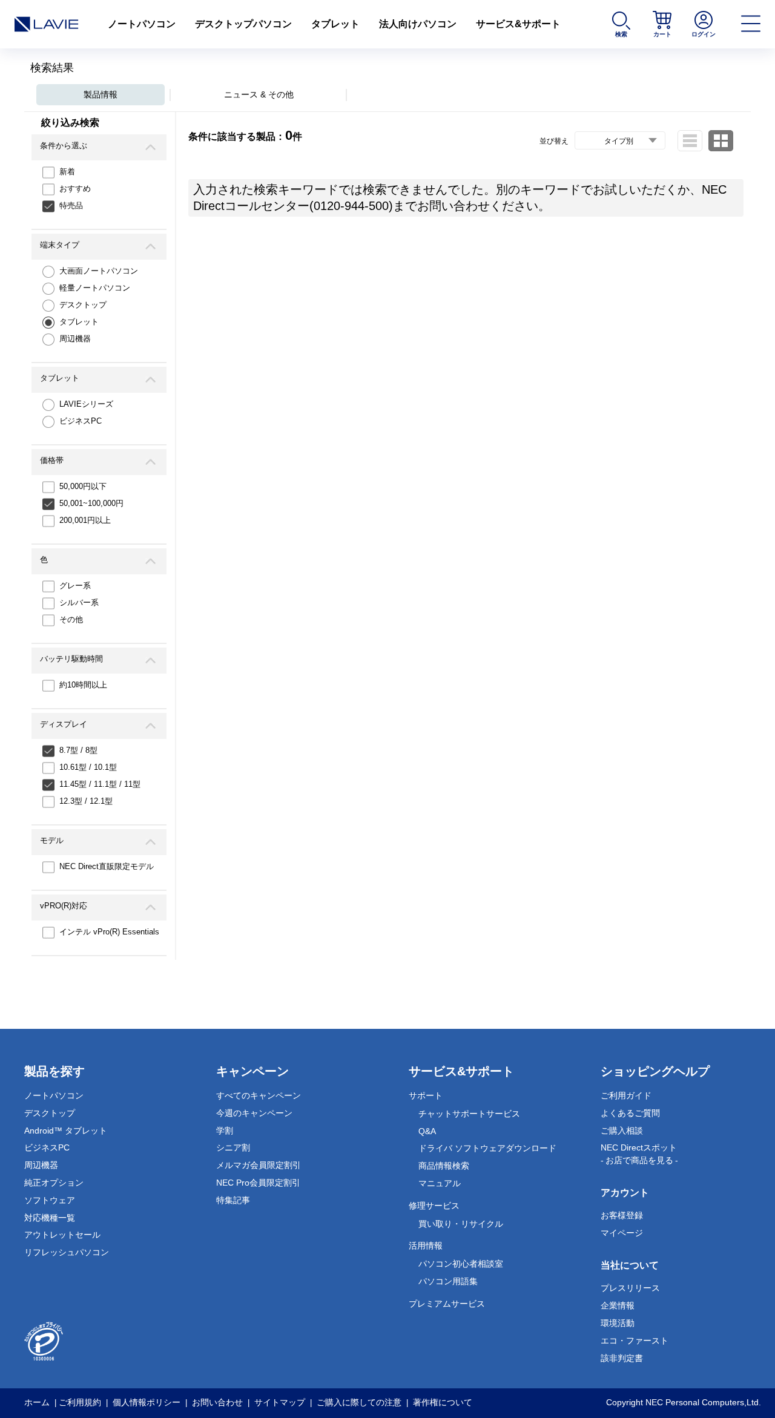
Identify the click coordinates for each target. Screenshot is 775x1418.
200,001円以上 (85, 520)
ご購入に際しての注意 (359, 1402)
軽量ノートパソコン (94, 287)
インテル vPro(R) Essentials (109, 931)
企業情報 (618, 1305)
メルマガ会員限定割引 (258, 1165)
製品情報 (100, 94)
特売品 (71, 205)
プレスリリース (630, 1288)
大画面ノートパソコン (98, 270)
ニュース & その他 (259, 94)
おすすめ (75, 188)
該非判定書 (622, 1358)
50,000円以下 (83, 486)
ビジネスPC (80, 420)
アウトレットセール (62, 1234)
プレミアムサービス (447, 1303)
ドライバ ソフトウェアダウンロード (487, 1148)
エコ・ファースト (634, 1340)
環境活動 (618, 1323)
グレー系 (75, 585)
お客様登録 (622, 1215)
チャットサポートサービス (469, 1113)
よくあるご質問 (630, 1113)
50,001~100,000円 (91, 503)
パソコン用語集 (448, 1281)
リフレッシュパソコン (66, 1252)
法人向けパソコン (418, 24)
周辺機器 (75, 338)
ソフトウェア (49, 1200)
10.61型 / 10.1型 (88, 767)
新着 (67, 171)
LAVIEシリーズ (86, 404)
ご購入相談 (622, 1130)
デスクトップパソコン (243, 24)
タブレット (335, 24)
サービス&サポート (518, 24)
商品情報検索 (443, 1165)
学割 (224, 1130)
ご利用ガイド (626, 1095)
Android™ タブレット (65, 1130)
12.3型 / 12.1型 (86, 801)
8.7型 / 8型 (78, 750)
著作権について (442, 1402)
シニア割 (233, 1147)
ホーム (37, 1402)
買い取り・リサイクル (460, 1224)
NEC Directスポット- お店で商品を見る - (639, 1154)
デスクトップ (83, 304)
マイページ (622, 1233)
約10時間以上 (83, 684)
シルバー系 (79, 602)
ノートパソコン (142, 24)
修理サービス (434, 1205)
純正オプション (54, 1182)
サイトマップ (279, 1402)
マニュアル (439, 1183)
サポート (426, 1095)
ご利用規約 (80, 1402)
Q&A (427, 1131)
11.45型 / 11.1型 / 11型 (99, 784)
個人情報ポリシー (146, 1402)
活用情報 (426, 1245)
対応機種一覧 (49, 1218)
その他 (71, 619)
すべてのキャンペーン (258, 1095)
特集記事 (233, 1200)
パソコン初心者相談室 (460, 1264)
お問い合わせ (217, 1402)
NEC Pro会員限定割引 (258, 1182)
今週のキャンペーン (254, 1113)
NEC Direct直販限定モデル (106, 866)
